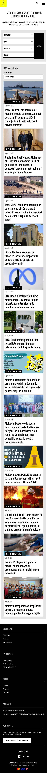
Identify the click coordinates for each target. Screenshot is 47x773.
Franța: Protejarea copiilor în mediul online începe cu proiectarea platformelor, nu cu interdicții (22, 567)
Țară (5, 42)
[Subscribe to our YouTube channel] (28, 756)
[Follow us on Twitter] (24, 756)
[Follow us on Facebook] (19, 756)
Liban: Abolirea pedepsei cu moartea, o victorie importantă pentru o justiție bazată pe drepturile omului (21, 257)
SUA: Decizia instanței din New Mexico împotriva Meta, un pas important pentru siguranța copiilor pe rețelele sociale (21, 301)
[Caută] (37, 3)
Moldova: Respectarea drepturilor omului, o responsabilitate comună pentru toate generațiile (23, 609)
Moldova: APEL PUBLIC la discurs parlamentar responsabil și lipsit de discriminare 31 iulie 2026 (23, 478)
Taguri (6, 55)
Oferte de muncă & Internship (17, 740)
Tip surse (7, 48)
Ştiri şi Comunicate (13, 102)
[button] (6, 646)
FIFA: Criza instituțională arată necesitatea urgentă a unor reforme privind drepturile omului (23, 343)
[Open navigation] (43, 3)
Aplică (39, 46)
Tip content (7, 35)
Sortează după (8, 72)
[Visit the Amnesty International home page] (3, 3)
